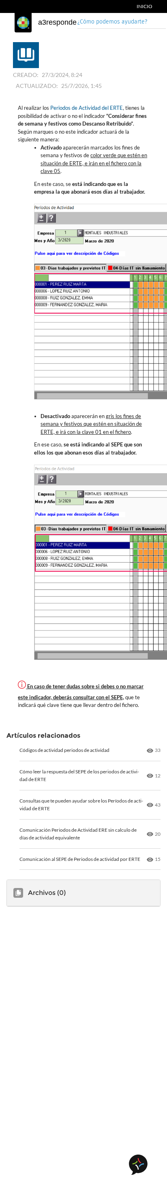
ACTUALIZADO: (37, 85)
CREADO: (26, 74)
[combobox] (121, 22)
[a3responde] (23, 22)
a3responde (57, 22)
